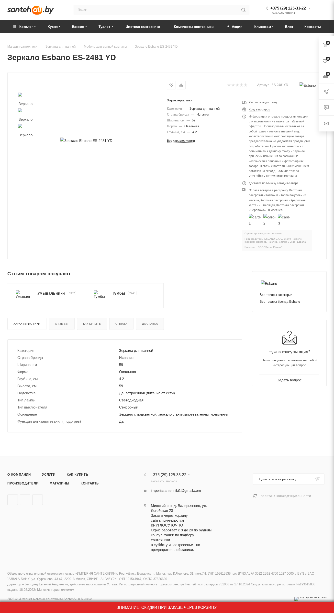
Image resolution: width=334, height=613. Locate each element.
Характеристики (26, 323)
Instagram (37, 500)
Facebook (25, 500)
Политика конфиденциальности (286, 496)
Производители (22, 483)
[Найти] (243, 10)
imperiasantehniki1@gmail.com (176, 490)
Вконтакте (12, 500)
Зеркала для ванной (204, 108)
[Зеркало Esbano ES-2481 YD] (86, 141)
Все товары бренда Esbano (280, 301)
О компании (19, 474)
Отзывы (61, 323)
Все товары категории (276, 295)
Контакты (90, 483)
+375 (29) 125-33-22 (288, 8)
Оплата (121, 323)
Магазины (59, 483)
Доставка (150, 323)
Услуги (49, 474)
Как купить (92, 323)
